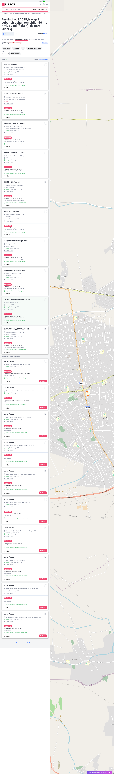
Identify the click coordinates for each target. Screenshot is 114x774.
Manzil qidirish (3, 43)
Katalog (6, 13)
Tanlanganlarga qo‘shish (45, 64)
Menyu (3, 4)
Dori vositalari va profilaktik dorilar (19, 13)
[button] (87, 409)
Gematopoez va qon (36, 13)
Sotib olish (43, 381)
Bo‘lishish (16, 34)
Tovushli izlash (46, 9)
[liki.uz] (10, 4)
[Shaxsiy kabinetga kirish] (40, 4)
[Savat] (47, 4)
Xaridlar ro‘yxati (43, 4)
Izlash (4, 10)
